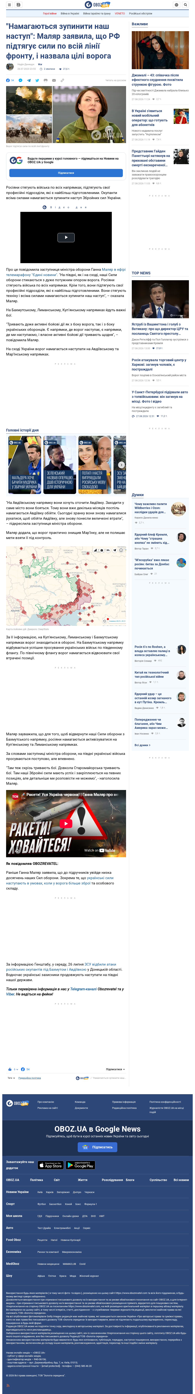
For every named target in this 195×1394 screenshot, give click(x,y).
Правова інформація (124, 1101)
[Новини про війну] (82, 1079)
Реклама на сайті (48, 1108)
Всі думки (141, 745)
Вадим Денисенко (144, 708)
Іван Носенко (142, 733)
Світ (57, 1180)
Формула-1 (90, 1204)
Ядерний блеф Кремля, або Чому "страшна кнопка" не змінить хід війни (151, 539)
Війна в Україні (70, 13)
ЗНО (93, 1216)
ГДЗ (40, 1216)
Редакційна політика (29, 1078)
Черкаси (89, 1192)
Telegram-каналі (83, 989)
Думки (138, 494)
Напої (54, 1240)
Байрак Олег (141, 574)
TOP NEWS (141, 273)
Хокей (68, 1204)
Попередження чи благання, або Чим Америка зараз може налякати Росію (150, 724)
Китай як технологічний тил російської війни (152, 674)
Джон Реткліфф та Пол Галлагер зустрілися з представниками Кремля (160, 341)
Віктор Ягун (141, 682)
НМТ (102, 1216)
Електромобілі (62, 1228)
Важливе (140, 24)
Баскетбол (55, 1204)
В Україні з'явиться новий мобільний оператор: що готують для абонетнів (150, 118)
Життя (82, 1180)
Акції (77, 1228)
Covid (82, 1264)
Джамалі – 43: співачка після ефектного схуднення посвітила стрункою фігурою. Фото (157, 79)
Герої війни (50, 13)
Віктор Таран (142, 548)
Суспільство (158, 1180)
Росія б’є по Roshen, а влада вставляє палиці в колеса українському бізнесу (152, 651)
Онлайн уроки (70, 1216)
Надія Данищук (26, 64)
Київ (40, 1192)
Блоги (130, 1180)
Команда (80, 1101)
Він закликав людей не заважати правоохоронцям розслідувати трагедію (149, 174)
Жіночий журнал (89, 1275)
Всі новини (181, 1180)
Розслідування (112, 1180)
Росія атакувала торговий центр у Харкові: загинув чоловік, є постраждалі (159, 364)
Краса (62, 1275)
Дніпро (77, 1192)
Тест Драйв (44, 1228)
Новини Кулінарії (70, 1240)
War (40, 64)
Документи (81, 1108)
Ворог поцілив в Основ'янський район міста (159, 375)
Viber (10, 994)
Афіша (41, 1275)
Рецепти (42, 1240)
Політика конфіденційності (165, 1101)
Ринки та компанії (48, 1252)
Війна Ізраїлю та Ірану (97, 13)
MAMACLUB (69, 1264)
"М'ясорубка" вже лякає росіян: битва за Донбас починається (152, 564)
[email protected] (51, 1366)
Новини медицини (48, 1264)
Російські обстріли (140, 13)
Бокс (78, 1204)
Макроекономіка (72, 1252)
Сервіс (86, 1228)
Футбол (42, 1204)
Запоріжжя (63, 1192)
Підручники (52, 1216)
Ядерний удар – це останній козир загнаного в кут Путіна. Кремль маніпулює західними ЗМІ (153, 698)
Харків (49, 1192)
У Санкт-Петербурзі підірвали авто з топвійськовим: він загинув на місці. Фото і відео (160, 396)
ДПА (84, 1216)
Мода (73, 1275)
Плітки (52, 1275)
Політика (36, 1180)
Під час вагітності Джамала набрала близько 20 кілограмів (160, 92)
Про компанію (46, 1101)
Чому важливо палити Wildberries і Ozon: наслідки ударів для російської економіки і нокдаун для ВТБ (151, 508)
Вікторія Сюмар (143, 661)
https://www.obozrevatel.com (131, 1293)
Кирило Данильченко (146, 517)
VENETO (120, 13)
